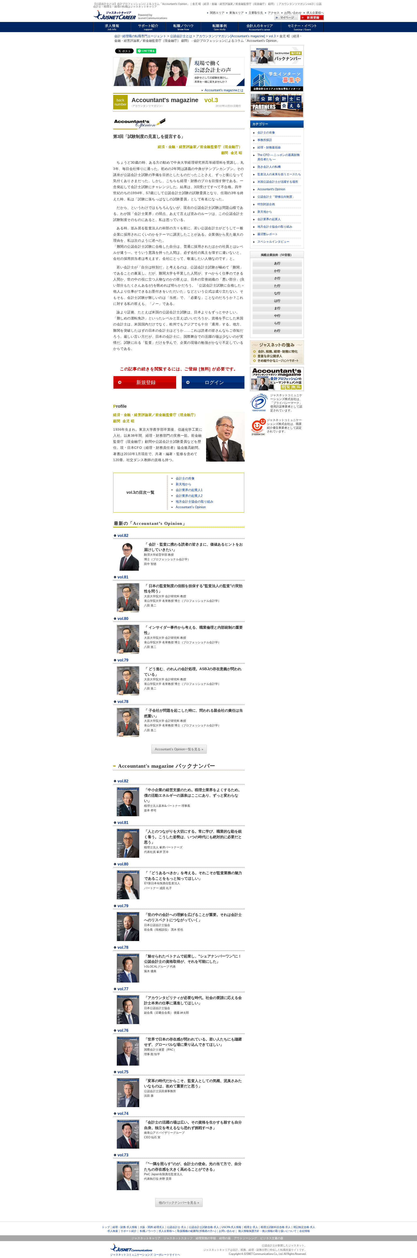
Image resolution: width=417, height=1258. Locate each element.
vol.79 (123, 660)
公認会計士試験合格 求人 (204, 1227)
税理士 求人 (251, 1227)
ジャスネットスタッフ (178, 1238)
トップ (106, 1227)
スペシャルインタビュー (273, 241)
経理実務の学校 (206, 1238)
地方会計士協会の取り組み (194, 501)
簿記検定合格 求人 (304, 1227)
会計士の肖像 (185, 478)
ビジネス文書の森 (271, 1238)
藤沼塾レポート (267, 234)
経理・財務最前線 (269, 147)
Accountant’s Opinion (191, 507)
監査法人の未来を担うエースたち (279, 174)
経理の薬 (225, 1238)
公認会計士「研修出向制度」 (276, 196)
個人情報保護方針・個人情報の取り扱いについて (267, 1231)
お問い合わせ (293, 12)
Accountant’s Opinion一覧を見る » (179, 749)
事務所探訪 (264, 140)
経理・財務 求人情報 (124, 1227)
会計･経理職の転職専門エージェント (140, 36)
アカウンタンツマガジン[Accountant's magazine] (230, 36)
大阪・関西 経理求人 (152, 1227)
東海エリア (236, 12)
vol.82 (123, 536)
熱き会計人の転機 (269, 167)
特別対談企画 (266, 204)
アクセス (273, 12)
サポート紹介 (129, 1231)
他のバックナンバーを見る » (179, 1202)
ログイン (214, 382)
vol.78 (123, 702)
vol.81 (123, 577)
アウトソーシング (245, 1238)
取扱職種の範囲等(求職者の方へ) (196, 1231)
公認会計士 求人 (176, 1227)
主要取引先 (256, 12)
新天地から (183, 484)
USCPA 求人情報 (231, 1227)
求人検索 (112, 1231)
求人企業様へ (315, 12)
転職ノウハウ (148, 1231)
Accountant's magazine (165, 100)
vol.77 (123, 989)
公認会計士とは (181, 36)
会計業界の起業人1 (189, 490)
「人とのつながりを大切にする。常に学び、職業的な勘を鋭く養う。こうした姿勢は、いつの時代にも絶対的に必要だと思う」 (193, 836)
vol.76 (123, 1030)
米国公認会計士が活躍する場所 (277, 181)
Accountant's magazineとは (224, 90)
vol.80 (123, 619)
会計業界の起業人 (269, 219)
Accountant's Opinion (271, 189)
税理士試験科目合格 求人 (276, 1227)
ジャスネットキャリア (146, 1238)
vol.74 (123, 1113)
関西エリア (217, 12)
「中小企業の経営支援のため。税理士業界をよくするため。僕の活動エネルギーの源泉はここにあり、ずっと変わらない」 (193, 795)
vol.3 (272, 36)
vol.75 (123, 1072)
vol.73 (123, 1155)
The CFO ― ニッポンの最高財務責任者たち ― (278, 157)
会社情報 (304, 1231)
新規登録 (146, 382)
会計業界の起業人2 (189, 496)
